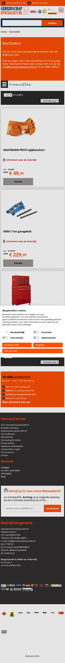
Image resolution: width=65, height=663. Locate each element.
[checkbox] (5, 332)
